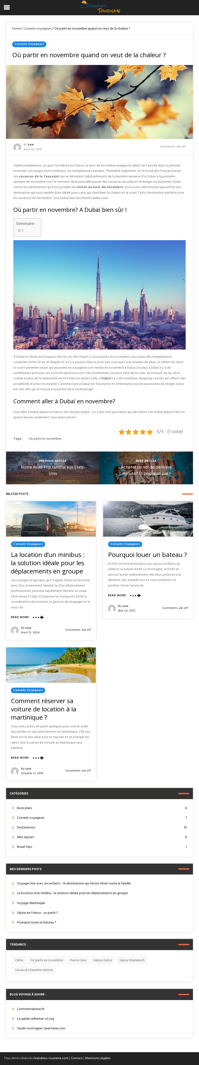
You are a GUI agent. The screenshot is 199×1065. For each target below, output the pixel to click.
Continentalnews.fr (30, 1009)
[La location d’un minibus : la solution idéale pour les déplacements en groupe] (51, 519)
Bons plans (102, 808)
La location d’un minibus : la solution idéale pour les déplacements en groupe (48, 562)
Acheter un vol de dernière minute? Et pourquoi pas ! (146, 470)
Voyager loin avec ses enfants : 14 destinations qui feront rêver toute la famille (74, 883)
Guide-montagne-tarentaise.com (41, 1028)
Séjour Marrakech (132, 960)
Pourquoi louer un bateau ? (147, 554)
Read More (20, 617)
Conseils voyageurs (37, 29)
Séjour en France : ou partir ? (37, 913)
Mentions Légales (97, 1058)
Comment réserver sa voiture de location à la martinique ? (43, 709)
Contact (77, 1058)
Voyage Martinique (31, 903)
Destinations (102, 827)
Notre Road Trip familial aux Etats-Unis (53, 470)
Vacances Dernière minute (34, 970)
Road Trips (102, 847)
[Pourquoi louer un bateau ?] (148, 519)
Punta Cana (78, 960)
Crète (19, 960)
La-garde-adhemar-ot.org (35, 1019)
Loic (31, 144)
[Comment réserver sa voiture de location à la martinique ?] (51, 665)
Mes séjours (102, 837)
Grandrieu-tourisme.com (50, 1058)
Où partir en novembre (45, 439)
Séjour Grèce (102, 960)
